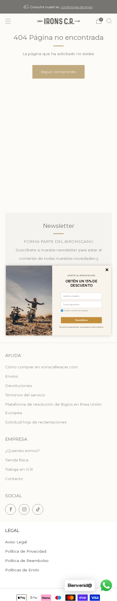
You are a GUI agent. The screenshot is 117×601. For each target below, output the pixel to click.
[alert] (58, 300)
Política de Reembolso (27, 560)
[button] (107, 269)
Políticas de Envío (22, 570)
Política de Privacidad (25, 551)
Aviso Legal (16, 542)
